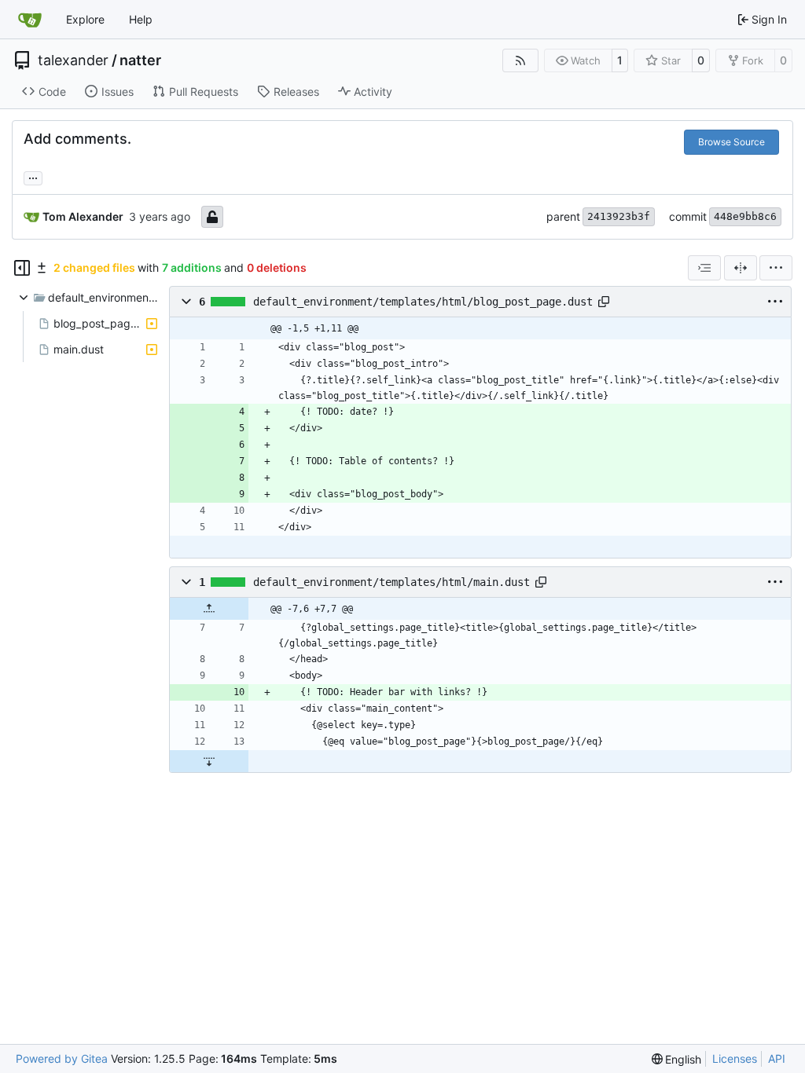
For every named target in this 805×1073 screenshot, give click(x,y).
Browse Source (731, 142)
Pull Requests (203, 91)
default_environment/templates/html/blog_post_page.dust (423, 301)
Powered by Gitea (62, 1058)
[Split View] (740, 267)
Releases (296, 91)
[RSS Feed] (520, 60)
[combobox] (704, 267)
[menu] (775, 267)
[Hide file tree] (22, 268)
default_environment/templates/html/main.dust (391, 582)
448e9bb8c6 (745, 216)
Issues (117, 91)
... (33, 176)
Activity (373, 91)
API (776, 1058)
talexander (73, 60)
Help (141, 19)
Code (52, 91)
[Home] (30, 19)
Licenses (734, 1058)
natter (140, 60)
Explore (85, 19)
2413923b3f (618, 216)
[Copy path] (604, 302)
